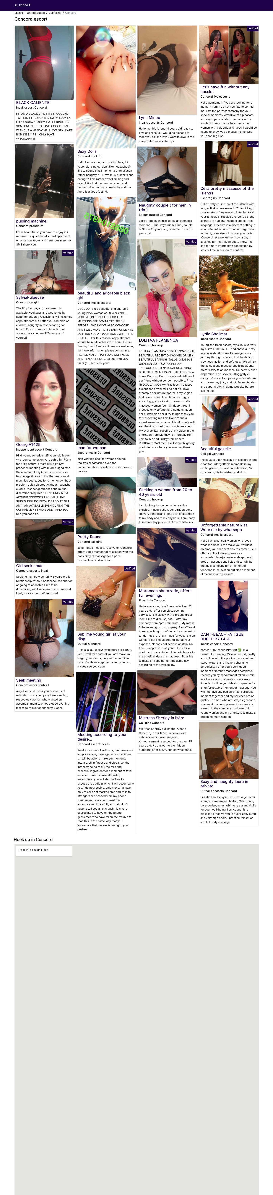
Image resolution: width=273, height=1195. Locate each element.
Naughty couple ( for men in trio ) (165, 207)
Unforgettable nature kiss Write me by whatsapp (224, 527)
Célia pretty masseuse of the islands (227, 190)
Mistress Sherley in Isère (161, 718)
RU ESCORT (22, 5)
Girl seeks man (29, 565)
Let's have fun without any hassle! (225, 89)
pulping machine (31, 221)
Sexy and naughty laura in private (224, 783)
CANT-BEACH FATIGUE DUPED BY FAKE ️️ (222, 636)
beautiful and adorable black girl (103, 295)
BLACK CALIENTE (33, 102)
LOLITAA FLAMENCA (158, 340)
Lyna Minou (149, 117)
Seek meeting (28, 680)
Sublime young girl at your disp (101, 636)
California (55, 12)
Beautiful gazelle (215, 448)
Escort (18, 12)
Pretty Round (89, 536)
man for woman (91, 447)
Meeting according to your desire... (102, 736)
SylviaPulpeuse (30, 297)
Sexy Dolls (87, 151)
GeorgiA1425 (28, 444)
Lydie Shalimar (213, 334)
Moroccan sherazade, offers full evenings (165, 593)
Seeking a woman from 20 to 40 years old (165, 492)
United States (36, 12)
